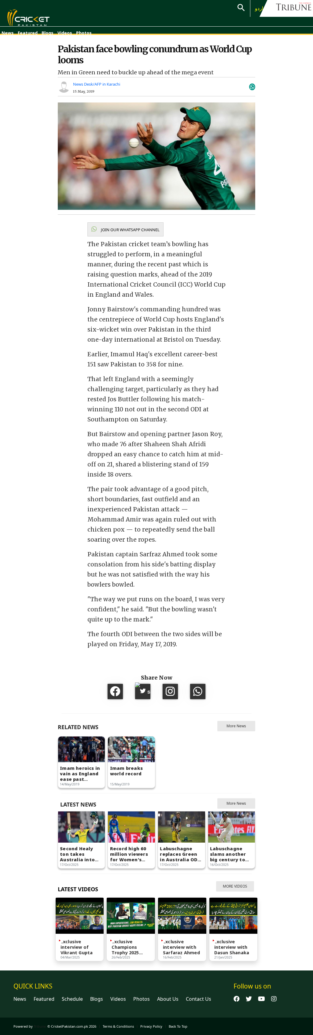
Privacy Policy (151, 1026)
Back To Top (178, 1026)
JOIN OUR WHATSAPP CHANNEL (130, 229)
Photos (84, 33)
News (8, 33)
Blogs (47, 33)
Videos (64, 33)
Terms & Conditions (118, 1026)
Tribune (40, 1026)
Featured (28, 33)
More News (236, 726)
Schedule (72, 999)
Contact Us (198, 999)
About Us (168, 999)
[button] (125, 229)
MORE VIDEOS (235, 886)
